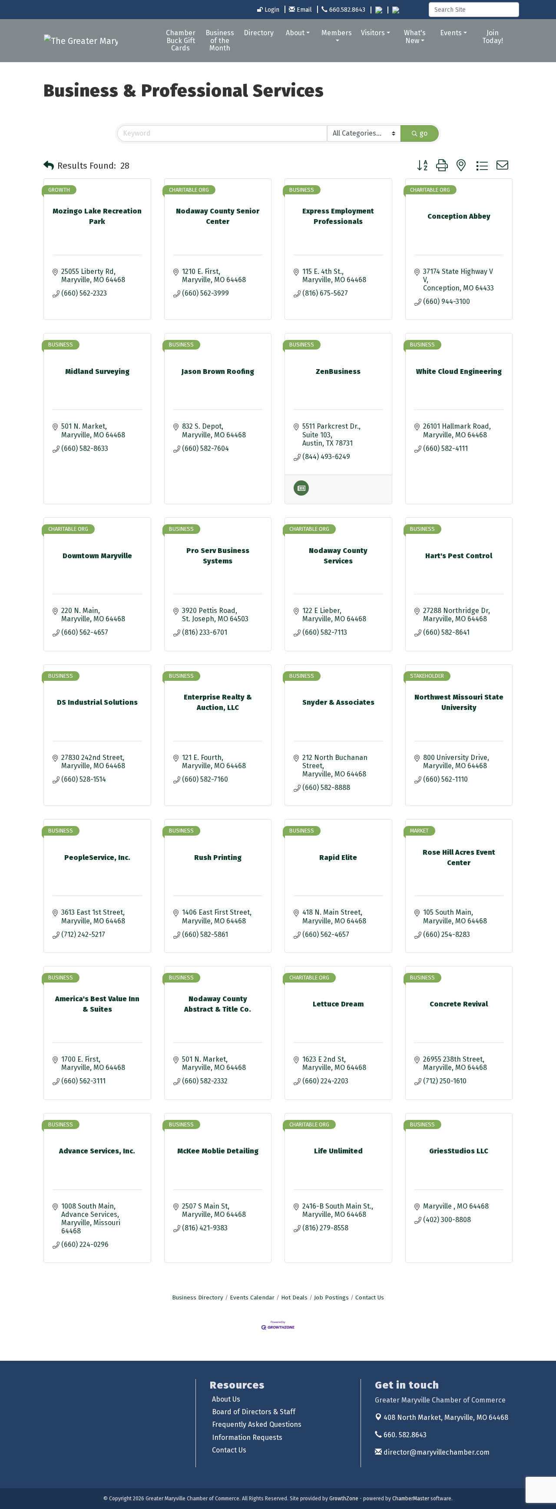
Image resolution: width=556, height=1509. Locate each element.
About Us (226, 1399)
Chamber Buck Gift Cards (180, 40)
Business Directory (197, 1297)
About (295, 33)
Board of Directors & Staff (253, 1412)
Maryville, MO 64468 (446, 1417)
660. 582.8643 (404, 1435)
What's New (415, 37)
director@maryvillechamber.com (436, 1452)
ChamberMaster (410, 1499)
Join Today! (492, 37)
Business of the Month (219, 40)
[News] (301, 493)
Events (451, 33)
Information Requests (247, 1437)
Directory (259, 33)
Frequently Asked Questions (256, 1424)
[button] (48, 165)
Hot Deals (294, 1297)
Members (336, 33)
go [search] (423, 133)
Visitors (373, 33)
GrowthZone (343, 1499)
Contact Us (369, 1297)
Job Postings (331, 1297)
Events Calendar (252, 1297)
